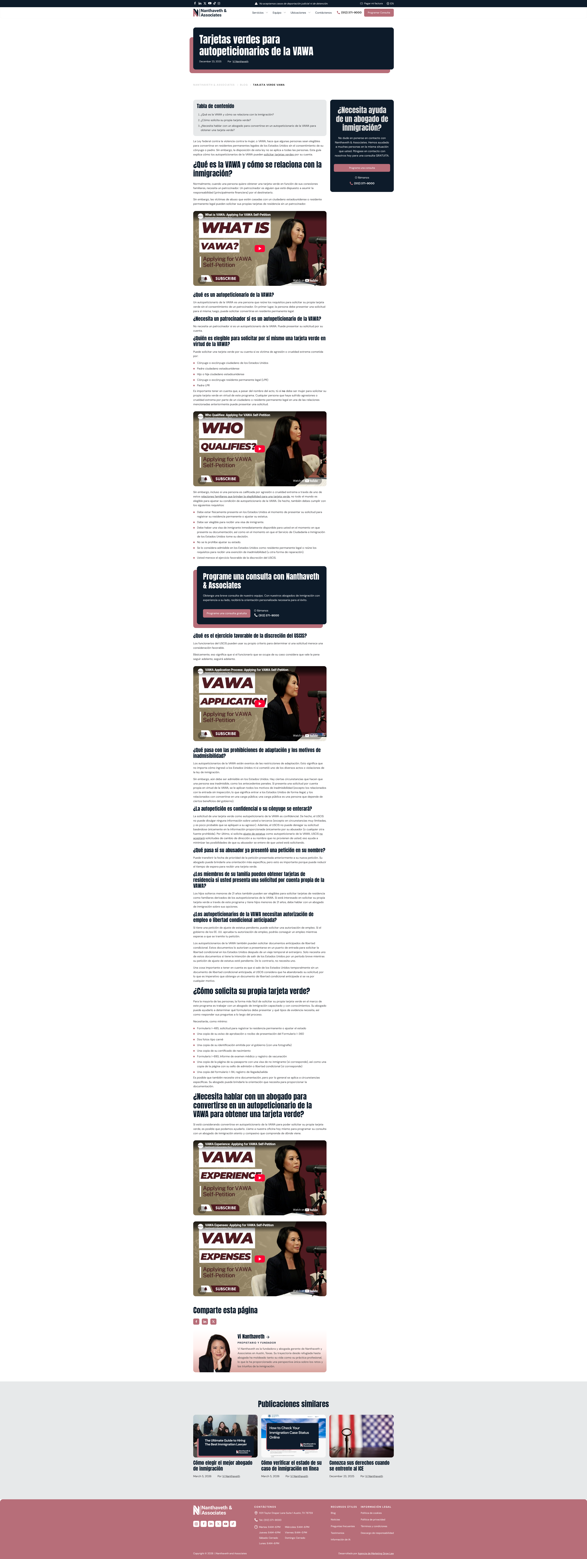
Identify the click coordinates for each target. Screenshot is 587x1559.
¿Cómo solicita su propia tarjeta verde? (226, 120)
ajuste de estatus (254, 834)
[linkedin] (200, 3)
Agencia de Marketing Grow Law (376, 1553)
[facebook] (195, 3)
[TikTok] (214, 3)
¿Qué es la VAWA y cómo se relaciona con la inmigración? (237, 114)
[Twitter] (205, 3)
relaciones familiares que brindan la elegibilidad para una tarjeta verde (245, 496)
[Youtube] (210, 3)
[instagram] (196, 1524)
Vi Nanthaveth (240, 61)
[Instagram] (220, 3)
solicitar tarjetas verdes (279, 154)
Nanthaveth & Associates (214, 84)
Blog (244, 84)
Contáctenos (323, 13)
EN (392, 3)
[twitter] (218, 1524)
